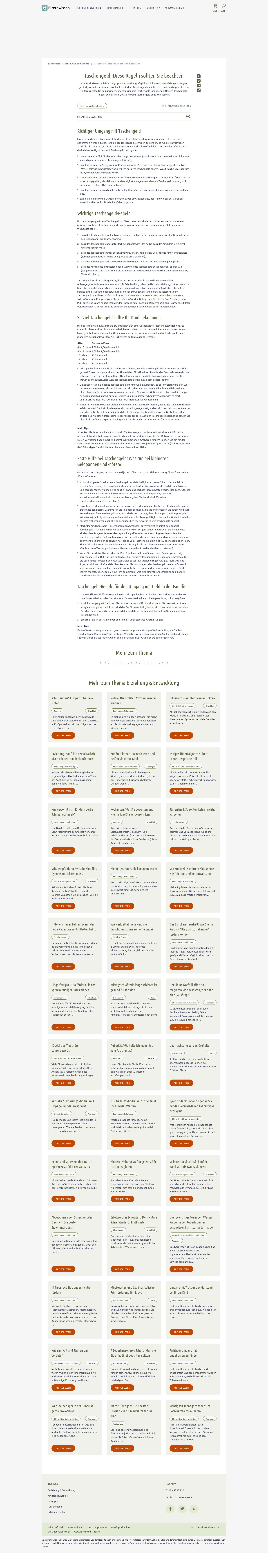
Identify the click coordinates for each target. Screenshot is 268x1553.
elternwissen (54, 63)
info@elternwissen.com (179, 1496)
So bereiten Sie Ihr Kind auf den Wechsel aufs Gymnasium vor (189, 1164)
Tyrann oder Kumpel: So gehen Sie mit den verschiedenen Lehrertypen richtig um (192, 1106)
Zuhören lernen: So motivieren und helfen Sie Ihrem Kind (133, 756)
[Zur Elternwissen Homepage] (55, 7)
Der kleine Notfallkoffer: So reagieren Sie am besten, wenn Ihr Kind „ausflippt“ (191, 990)
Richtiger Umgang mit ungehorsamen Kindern (184, 1352)
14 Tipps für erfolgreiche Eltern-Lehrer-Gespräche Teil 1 (189, 756)
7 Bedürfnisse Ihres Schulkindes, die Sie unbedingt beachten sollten (133, 1352)
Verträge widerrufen (59, 1531)
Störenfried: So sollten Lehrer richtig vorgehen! (192, 811)
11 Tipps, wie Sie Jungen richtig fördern (71, 1289)
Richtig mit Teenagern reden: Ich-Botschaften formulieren (190, 1408)
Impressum (100, 1527)
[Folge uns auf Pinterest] (194, 1508)
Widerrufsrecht (56, 1527)
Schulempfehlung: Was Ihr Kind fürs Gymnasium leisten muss (74, 870)
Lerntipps (136, 7)
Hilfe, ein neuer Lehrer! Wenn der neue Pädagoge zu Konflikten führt (73, 926)
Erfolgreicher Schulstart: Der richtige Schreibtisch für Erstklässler (134, 1219)
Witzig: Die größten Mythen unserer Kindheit (133, 700)
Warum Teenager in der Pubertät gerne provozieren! (72, 1408)
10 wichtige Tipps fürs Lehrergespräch (64, 1047)
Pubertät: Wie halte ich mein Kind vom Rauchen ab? (132, 1047)
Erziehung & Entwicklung (89, 7)
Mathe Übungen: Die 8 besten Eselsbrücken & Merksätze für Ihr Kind (131, 1411)
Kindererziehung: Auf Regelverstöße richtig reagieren (134, 1164)
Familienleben (152, 7)
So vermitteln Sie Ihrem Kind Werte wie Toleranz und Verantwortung (192, 870)
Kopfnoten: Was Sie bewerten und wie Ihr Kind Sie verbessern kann (132, 811)
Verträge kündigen (120, 1527)
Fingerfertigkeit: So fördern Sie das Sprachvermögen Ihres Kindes (73, 987)
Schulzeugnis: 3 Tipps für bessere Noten (72, 700)
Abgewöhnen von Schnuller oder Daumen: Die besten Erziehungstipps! (71, 1222)
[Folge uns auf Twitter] (182, 1508)
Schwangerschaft (174, 7)
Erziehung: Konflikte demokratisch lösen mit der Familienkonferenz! (73, 756)
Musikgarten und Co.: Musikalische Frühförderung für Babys (133, 1289)
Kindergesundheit (116, 7)
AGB (88, 1527)
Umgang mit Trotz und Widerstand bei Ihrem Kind (191, 1289)
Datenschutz (75, 1527)
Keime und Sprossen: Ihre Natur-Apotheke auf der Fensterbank (71, 1164)
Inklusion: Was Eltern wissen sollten (192, 698)
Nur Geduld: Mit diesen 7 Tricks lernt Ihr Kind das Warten (133, 1103)
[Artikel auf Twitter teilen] (199, 81)
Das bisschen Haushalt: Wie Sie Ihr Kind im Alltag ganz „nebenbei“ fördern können (191, 929)
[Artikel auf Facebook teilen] (199, 76)
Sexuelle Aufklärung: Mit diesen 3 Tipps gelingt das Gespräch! (72, 1103)
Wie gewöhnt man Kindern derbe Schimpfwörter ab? (72, 811)
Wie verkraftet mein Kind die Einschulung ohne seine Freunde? (132, 926)
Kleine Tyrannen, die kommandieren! (134, 868)
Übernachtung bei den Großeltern (191, 1045)
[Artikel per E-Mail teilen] (199, 85)
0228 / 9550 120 (175, 1490)
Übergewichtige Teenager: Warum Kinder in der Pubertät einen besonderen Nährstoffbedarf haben (192, 1222)
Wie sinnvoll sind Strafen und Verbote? (70, 1352)
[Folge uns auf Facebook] (170, 1508)
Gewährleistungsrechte (87, 1531)
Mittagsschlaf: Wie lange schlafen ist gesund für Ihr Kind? (134, 987)
